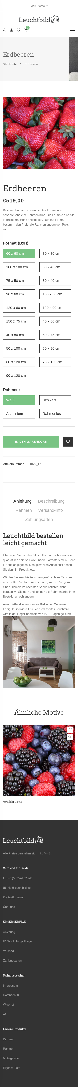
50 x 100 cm (16, 348)
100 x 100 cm (17, 267)
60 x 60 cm (15, 253)
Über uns (9, 906)
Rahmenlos (52, 414)
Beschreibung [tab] (51, 501)
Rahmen (8, 1048)
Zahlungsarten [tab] (39, 519)
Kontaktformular (13, 897)
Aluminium (14, 414)
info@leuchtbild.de (18, 887)
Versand (8, 951)
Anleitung (9, 932)
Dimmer (8, 1039)
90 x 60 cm (15, 294)
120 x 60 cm (16, 308)
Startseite (10, 64)
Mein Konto (37, 5)
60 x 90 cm (51, 348)
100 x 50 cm (52, 294)
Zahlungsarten (12, 960)
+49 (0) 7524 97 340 (18, 878)
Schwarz (49, 400)
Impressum (10, 985)
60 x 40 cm (51, 267)
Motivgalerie (11, 1058)
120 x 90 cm (52, 308)
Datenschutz (11, 995)
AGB (6, 1014)
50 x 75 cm (51, 335)
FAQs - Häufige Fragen (18, 941)
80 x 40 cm (51, 281)
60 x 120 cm (16, 362)
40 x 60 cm (51, 321)
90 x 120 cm (16, 376)
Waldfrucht (12, 802)
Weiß (10, 400)
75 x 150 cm (52, 362)
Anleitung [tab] (22, 501)
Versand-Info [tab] (50, 510)
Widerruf (8, 1004)
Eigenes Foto (11, 1067)
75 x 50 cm (15, 281)
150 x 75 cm (16, 321)
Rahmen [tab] (23, 510)
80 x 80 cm (51, 253)
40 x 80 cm (15, 335)
